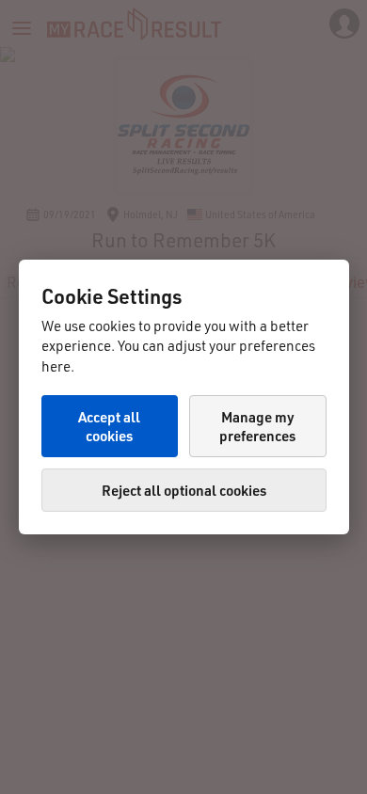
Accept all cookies (109, 426)
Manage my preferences (257, 426)
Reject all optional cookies (184, 490)
